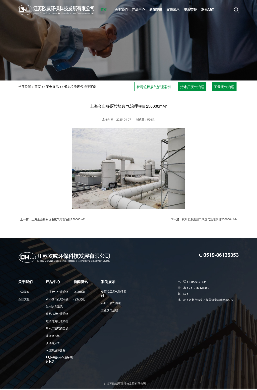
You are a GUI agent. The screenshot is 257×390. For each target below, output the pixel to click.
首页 (104, 9)
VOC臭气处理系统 (57, 299)
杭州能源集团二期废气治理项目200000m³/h (209, 219)
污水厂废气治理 (192, 86)
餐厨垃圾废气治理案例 (80, 86)
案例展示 (173, 9)
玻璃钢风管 (53, 343)
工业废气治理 (224, 86)
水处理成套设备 (55, 350)
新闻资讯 (155, 9)
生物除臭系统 (54, 306)
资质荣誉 (190, 9)
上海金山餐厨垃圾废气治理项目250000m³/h (59, 219)
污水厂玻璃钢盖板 (57, 328)
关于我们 (121, 9)
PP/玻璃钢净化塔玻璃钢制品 (59, 359)
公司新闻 (79, 292)
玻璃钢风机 (53, 336)
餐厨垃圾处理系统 (57, 314)
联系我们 (207, 9)
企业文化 (24, 299)
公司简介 (24, 292)
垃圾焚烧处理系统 (57, 321)
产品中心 (138, 9)
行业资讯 (79, 299)
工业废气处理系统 (57, 292)
